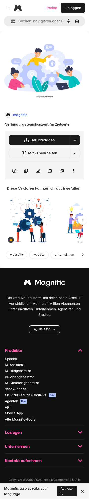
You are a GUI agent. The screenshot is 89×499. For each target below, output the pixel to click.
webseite (16, 255)
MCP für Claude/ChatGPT (30, 395)
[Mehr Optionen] (73, 171)
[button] (44, 329)
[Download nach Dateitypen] (75, 140)
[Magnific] (44, 283)
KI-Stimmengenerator (22, 383)
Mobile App (14, 413)
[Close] (82, 491)
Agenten (15, 401)
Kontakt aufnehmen (23, 460)
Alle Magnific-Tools (20, 419)
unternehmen (64, 255)
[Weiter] (82, 220)
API (7, 407)
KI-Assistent (14, 365)
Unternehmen (17, 446)
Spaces (11, 359)
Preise (52, 8)
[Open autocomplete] (11, 21)
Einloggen (73, 8)
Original (32, 42)
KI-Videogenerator (19, 377)
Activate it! (67, 491)
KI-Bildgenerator (18, 371)
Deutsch (44, 329)
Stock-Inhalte (15, 389)
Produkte (13, 350)
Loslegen (13, 432)
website (38, 255)
